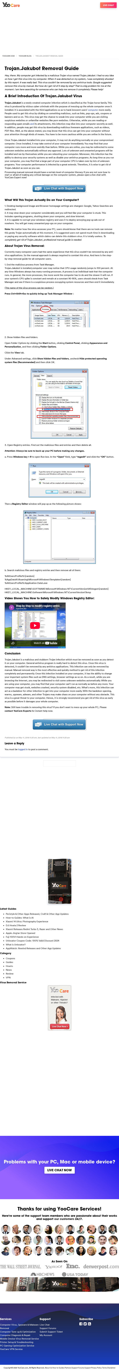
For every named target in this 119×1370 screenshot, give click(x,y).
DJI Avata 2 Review (16, 925)
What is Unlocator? (16, 944)
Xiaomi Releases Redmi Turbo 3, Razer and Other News (34, 929)
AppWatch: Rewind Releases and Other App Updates (33, 948)
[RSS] (90, 1324)
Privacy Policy (96, 1368)
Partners (68, 1368)
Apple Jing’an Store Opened (20, 933)
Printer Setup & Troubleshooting (16, 1342)
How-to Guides (58, 1368)
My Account (46, 1335)
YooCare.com (8, 56)
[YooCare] (11, 6)
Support (87, 1368)
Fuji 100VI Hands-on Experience (22, 936)
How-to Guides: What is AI (20, 917)
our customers (64, 1219)
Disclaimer (111, 1368)
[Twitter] (85, 1324)
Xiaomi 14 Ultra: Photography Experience (27, 921)
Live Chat (108, 5)
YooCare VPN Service (11, 1349)
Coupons (10, 958)
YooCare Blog (25, 56)
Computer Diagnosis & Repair (15, 1335)
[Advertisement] (59, 30)
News (9, 969)
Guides (9, 962)
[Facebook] (81, 1324)
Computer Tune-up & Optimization (18, 1331)
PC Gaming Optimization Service (17, 1345)
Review (9, 973)
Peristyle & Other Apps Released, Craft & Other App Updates (37, 913)
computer (93, 109)
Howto (9, 966)
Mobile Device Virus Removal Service (19, 1338)
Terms (104, 1368)
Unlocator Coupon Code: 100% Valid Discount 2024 (32, 940)
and (32, 123)
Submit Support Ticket (51, 1331)
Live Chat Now (59, 1170)
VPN (8, 977)
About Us (48, 1368)
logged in (23, 749)
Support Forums (48, 1328)
